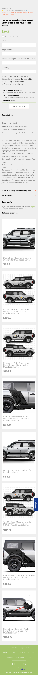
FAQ (33, 653)
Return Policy (8, 195)
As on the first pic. (12, 36)
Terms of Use (23, 653)
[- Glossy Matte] (19, 53)
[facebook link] (13, 664)
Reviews (10, 657)
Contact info (12, 648)
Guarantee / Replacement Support (16, 191)
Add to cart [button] (19, 107)
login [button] (33, 207)
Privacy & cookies (9, 653)
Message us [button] (36, 504)
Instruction (20, 657)
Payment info (25, 648)
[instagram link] (24, 664)
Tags (29, 657)
